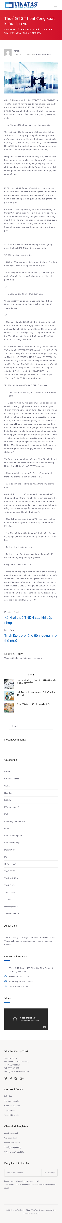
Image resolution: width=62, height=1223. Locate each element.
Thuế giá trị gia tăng (12, 1147)
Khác (6, 814)
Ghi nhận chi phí (11, 1138)
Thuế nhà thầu (11, 878)
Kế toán (7, 800)
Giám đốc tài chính (12, 1106)
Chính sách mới (11, 779)
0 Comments (44, 54)
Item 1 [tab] (28, 674)
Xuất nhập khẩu (11, 914)
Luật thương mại (11, 842)
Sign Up (51, 1173)
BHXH (7, 771)
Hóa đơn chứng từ (12, 1143)
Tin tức (7, 899)
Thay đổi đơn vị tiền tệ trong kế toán (33, 704)
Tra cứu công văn (11, 1101)
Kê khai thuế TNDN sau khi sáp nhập (28, 620)
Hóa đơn (8, 793)
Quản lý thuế (10, 864)
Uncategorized (11, 907)
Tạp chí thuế (9, 1110)
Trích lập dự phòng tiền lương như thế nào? (30, 638)
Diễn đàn (8, 1096)
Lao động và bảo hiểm (14, 821)
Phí (5, 857)
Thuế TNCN (9, 885)
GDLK (7, 786)
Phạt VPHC (9, 850)
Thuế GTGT (9, 871)
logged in (20, 658)
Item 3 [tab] (33, 674)
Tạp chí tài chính (11, 1115)
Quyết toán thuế (11, 1133)
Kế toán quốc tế (11, 807)
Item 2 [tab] (31, 674)
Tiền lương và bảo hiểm (14, 1152)
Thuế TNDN (9, 892)
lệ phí (6, 828)
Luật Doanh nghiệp (13, 835)
